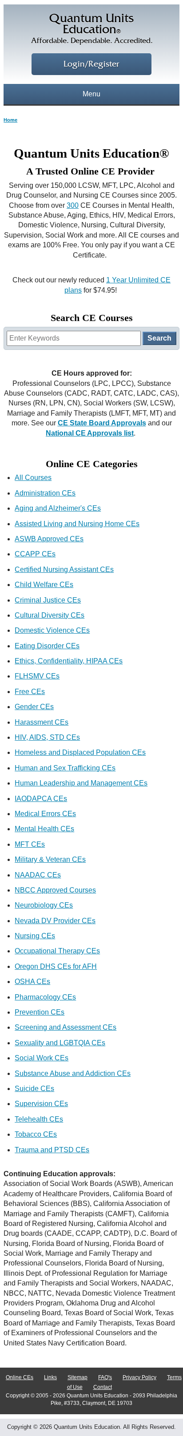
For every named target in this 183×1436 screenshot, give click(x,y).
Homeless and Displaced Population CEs (80, 752)
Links (50, 1377)
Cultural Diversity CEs (49, 615)
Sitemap (78, 1377)
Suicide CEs (34, 1088)
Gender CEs (34, 706)
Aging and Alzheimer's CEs (58, 508)
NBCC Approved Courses (55, 890)
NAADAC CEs (38, 875)
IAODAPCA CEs (41, 798)
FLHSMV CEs (37, 676)
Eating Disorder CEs (47, 646)
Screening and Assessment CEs (65, 1027)
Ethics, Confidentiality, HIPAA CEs (69, 661)
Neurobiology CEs (44, 905)
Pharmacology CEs (45, 997)
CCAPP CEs (35, 554)
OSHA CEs (32, 981)
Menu (91, 94)
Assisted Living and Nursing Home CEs (77, 524)
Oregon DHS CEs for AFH (56, 966)
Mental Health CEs (44, 829)
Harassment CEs (41, 722)
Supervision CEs (41, 1103)
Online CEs (19, 1377)
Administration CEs (45, 493)
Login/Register (91, 64)
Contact (102, 1387)
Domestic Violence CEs (52, 630)
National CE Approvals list (90, 433)
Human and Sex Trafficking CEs (65, 768)
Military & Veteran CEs (50, 859)
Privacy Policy (139, 1377)
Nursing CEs (35, 936)
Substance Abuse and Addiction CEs (73, 1073)
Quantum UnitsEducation (91, 28)
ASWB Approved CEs (49, 539)
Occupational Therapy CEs (57, 951)
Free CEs (30, 691)
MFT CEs (30, 844)
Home (10, 120)
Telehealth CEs (39, 1119)
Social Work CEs (41, 1058)
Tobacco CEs (36, 1134)
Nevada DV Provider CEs (55, 920)
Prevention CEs (39, 1012)
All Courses (33, 477)
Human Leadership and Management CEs (81, 783)
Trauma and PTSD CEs (52, 1150)
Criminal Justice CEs (48, 600)
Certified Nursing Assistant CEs (64, 569)
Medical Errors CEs (45, 813)
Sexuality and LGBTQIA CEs (60, 1043)
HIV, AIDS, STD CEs (47, 737)
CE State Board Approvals (102, 423)
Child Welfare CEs (44, 584)
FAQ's (105, 1377)
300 (73, 205)
